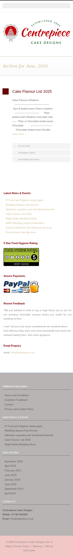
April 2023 (10, 465)
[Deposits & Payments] (21, 292)
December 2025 (14, 461)
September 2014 (14, 488)
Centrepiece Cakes (26, 153)
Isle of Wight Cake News (28, 159)
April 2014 (10, 493)
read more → (19, 134)
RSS (47, 11)
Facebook (25, 11)
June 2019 (10, 475)
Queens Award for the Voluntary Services (29, 227)
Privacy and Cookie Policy (19, 409)
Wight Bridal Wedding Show (21, 218)
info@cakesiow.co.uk (22, 352)
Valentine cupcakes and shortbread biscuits (30, 209)
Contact (9, 404)
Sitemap (37, 546)
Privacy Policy (21, 546)
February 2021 (13, 470)
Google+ (32, 11)
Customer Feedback (16, 399)
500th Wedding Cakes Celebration (25, 223)
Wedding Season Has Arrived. (22, 204)
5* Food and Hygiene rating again (24, 200)
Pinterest (40, 11)
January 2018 (12, 479)
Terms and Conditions (17, 395)
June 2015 (10, 484)
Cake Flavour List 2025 (32, 91)
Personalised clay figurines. (21, 232)
